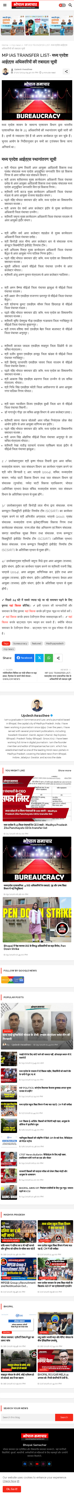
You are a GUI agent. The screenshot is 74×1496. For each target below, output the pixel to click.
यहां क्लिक (15, 605)
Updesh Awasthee (35, 715)
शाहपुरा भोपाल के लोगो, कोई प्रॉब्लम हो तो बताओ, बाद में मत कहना (17, 1376)
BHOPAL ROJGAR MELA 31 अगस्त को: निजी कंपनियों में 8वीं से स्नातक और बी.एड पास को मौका (53, 1376)
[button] (62, 5)
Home (5, 45)
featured (36, 643)
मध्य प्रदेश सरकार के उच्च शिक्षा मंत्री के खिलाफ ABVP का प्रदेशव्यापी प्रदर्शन (55, 1284)
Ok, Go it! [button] (11, 1489)
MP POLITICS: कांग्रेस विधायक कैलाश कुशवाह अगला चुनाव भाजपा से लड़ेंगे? (45, 1089)
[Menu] (5, 5)
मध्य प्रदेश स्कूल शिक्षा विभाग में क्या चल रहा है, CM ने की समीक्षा (45, 1104)
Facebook (26, 657)
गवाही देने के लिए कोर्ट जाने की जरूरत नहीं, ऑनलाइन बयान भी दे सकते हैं (45, 1056)
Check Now (9, 1481)
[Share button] (58, 658)
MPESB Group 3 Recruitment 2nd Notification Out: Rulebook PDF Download (18, 1284)
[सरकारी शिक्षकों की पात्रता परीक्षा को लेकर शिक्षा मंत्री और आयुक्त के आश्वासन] (9, 1175)
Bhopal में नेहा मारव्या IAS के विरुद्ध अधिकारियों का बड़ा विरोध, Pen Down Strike (35, 947)
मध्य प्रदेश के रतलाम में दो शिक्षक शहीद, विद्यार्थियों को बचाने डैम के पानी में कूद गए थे (45, 1073)
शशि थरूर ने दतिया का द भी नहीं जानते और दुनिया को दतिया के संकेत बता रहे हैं (18, 1247)
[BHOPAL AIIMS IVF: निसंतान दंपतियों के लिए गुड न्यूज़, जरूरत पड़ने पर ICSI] (9, 1192)
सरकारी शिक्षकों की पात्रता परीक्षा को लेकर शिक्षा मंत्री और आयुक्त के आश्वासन (43, 1173)
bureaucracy (20, 643)
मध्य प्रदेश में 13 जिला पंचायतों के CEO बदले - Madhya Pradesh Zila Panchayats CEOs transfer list (35, 826)
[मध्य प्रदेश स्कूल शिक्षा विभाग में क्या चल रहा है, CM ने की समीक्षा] (9, 1109)
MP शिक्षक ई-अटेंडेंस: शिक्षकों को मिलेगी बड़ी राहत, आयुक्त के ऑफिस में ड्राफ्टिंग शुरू (44, 1123)
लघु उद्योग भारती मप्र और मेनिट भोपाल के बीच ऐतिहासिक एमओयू (55, 1339)
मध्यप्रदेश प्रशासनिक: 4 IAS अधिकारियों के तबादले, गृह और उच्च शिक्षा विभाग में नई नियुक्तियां (35, 887)
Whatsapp (49, 658)
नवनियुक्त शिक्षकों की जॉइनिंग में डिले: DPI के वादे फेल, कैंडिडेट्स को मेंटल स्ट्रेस (45, 1140)
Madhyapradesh (55, 643)
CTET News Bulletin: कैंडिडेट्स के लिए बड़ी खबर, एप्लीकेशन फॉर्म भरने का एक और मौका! (42, 1156)
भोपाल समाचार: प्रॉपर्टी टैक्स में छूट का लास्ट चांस (17, 1339)
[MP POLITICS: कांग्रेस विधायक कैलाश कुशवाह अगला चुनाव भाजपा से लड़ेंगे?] (9, 1092)
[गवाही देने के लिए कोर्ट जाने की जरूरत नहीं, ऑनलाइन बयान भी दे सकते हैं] (9, 1059)
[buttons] (24, 1463)
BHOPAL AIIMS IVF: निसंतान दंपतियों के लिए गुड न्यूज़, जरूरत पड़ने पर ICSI (46, 1190)
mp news (16, 45)
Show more (64, 770)
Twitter (39, 658)
